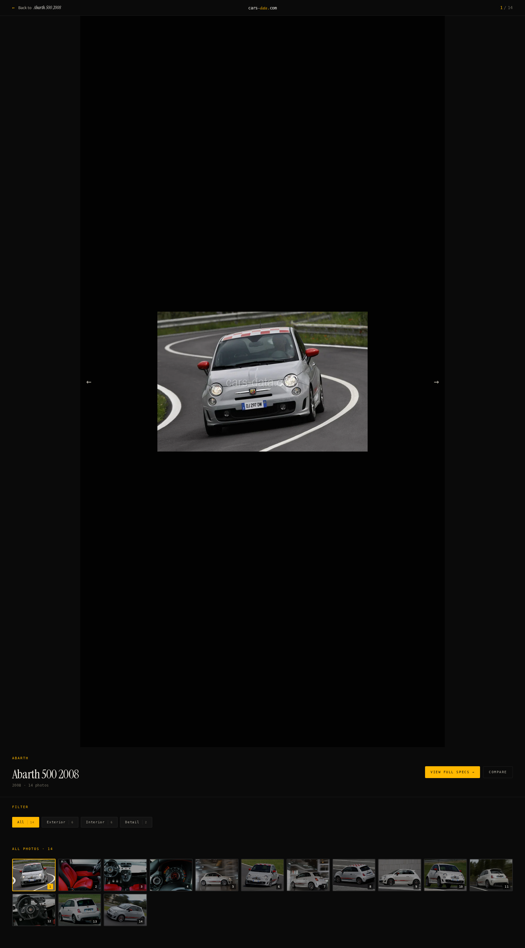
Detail (136, 822)
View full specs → (453, 772)
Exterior (60, 822)
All (25, 822)
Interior (99, 822)
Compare (498, 772)
